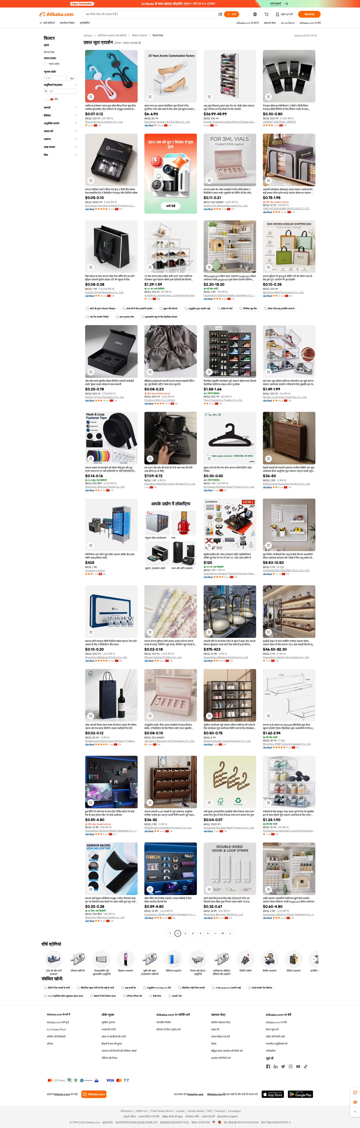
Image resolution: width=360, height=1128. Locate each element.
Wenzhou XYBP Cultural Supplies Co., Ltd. (287, 743)
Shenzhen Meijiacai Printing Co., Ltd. (106, 657)
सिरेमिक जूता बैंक (250, 308)
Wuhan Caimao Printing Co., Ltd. (163, 657)
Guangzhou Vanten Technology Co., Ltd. (286, 657)
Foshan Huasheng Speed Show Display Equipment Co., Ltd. (230, 121)
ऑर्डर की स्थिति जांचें (275, 1036)
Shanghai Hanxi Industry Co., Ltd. (104, 121)
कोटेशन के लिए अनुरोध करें (168, 1029)
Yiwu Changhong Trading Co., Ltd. (223, 400)
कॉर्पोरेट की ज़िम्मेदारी (56, 1036)
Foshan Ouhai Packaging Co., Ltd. (104, 292)
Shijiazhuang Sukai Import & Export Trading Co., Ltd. (111, 740)
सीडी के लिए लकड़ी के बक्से (59, 987)
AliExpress (127, 1110)
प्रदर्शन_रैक (177, 996)
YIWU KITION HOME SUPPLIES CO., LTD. (286, 208)
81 (223, 933)
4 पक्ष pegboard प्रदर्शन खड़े (228, 987)
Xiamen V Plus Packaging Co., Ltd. (104, 397)
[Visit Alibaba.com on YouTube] (298, 1066)
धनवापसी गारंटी (109, 1029)
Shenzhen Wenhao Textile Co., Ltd (104, 486)
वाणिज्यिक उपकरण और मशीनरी (112, 35)
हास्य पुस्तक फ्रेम (127, 317)
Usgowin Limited (95, 570)
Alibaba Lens (62, 1094)
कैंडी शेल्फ (157, 996)
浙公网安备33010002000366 (241, 1122)
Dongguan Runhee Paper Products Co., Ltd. (229, 486)
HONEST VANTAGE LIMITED (279, 121)
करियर (50, 1043)
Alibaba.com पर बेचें (276, 1022)
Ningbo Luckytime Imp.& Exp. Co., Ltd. (285, 397)
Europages (234, 1110)
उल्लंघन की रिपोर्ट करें (221, 1057)
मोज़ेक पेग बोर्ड (226, 308)
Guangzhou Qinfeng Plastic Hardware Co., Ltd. (230, 295)
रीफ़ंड (213, 1043)
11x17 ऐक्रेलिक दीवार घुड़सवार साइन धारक (65, 996)
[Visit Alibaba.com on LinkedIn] (275, 1066)
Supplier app (195, 1094)
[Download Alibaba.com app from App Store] (273, 1094)
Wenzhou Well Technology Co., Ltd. (283, 292)
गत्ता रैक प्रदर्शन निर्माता (99, 317)
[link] (355, 1092)
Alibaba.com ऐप (216, 1094)
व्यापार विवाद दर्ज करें (220, 1036)
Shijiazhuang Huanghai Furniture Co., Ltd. (286, 483)
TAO (209, 1110)
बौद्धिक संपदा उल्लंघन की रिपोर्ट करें (227, 1050)
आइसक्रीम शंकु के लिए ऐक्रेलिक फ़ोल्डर (161, 317)
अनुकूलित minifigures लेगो (159, 987)
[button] (220, 14)
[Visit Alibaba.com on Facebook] (268, 1066)
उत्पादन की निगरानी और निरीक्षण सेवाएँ (119, 1050)
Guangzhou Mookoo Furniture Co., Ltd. (226, 657)
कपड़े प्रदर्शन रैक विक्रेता (262, 987)
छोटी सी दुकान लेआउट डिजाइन (102, 308)
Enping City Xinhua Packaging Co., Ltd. (226, 205)
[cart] (267, 14)
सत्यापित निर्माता (163, 1022)
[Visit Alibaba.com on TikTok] (305, 1066)
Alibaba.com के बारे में (58, 1014)
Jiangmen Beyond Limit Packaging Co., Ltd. (169, 740)
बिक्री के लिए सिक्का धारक (105, 996)
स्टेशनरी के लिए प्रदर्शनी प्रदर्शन (139, 308)
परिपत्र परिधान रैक (134, 996)
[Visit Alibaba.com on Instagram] (290, 1066)
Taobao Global (195, 1110)
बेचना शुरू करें (272, 1029)
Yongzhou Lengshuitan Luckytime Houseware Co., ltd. (170, 295)
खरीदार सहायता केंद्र (220, 1022)
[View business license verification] (214, 1122)
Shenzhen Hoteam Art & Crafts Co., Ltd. (167, 121)
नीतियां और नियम (109, 1057)
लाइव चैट (215, 1029)
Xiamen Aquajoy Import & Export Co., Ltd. (227, 740)
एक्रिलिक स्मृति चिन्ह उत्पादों (193, 987)
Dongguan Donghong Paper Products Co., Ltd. (111, 205)
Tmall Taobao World (161, 1110)
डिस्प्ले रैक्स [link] (158, 35)
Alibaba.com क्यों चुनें (58, 1022)
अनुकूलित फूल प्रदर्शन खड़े (199, 308)
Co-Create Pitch (56, 1029)
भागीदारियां (270, 1050)
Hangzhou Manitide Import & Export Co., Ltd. (170, 483)
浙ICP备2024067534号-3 (275, 1122)
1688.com (141, 1110)
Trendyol (220, 1110)
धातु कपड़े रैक (130, 987)
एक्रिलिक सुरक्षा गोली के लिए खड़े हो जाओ (97, 987)
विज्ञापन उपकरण (139, 35)
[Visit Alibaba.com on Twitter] (283, 1066)
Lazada (180, 1110)
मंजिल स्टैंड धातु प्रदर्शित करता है (281, 308)
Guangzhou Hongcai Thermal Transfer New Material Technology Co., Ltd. (230, 573)
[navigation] (60, 485)
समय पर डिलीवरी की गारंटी (114, 1036)
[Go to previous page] (170, 933)
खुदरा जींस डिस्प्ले (170, 308)
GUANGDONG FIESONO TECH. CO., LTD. (286, 570)
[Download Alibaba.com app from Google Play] (300, 1094)
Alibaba (88, 35)
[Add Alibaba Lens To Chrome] (93, 1094)
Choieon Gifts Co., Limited (159, 400)
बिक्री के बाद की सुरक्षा (112, 1043)
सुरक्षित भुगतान (108, 1022)
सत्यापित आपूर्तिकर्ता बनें (276, 1043)
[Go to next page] (230, 933)
